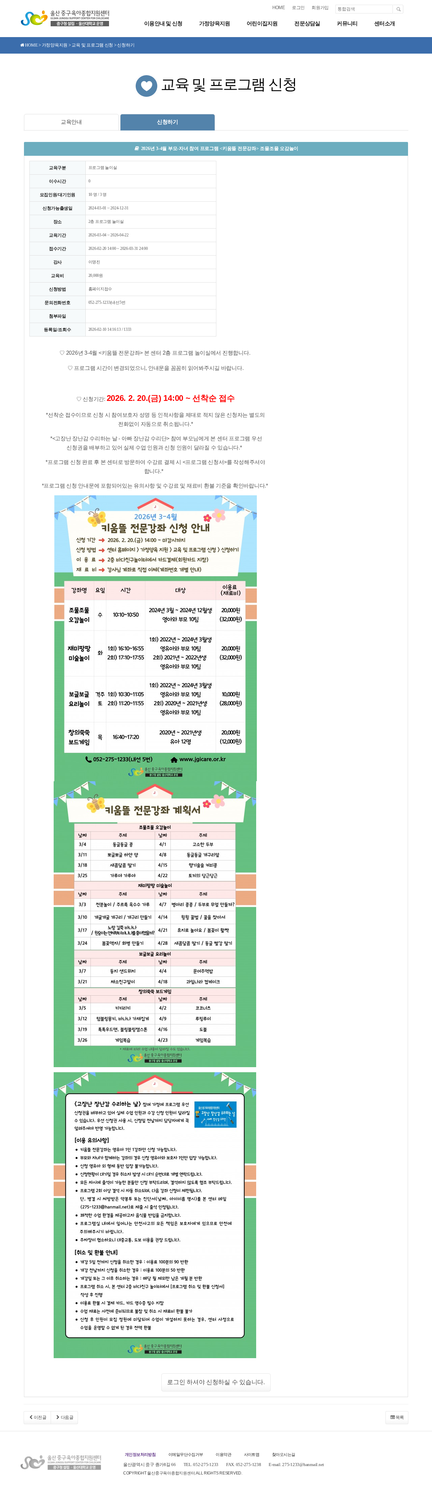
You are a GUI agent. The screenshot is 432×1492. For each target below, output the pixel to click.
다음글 (67, 1417)
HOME (278, 7)
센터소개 (384, 23)
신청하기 (167, 122)
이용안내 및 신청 (163, 23)
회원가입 (320, 7)
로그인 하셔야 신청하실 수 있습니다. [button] (216, 1382)
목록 (400, 1417)
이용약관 (223, 1454)
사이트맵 (252, 1454)
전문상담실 (307, 23)
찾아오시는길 (283, 1454)
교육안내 (71, 122)
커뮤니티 (347, 23)
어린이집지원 (262, 23)
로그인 (298, 7)
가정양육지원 (214, 23)
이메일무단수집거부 (185, 1454)
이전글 (40, 1417)
